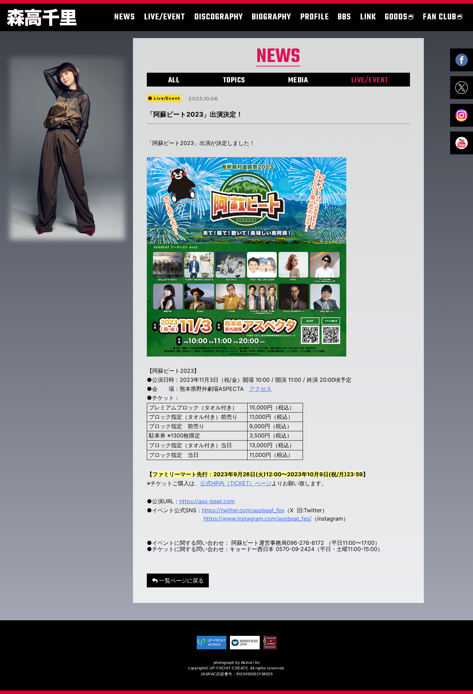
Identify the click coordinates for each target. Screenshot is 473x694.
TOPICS (234, 80)
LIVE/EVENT (370, 80)
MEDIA (298, 80)
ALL (174, 80)
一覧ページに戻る (181, 580)
